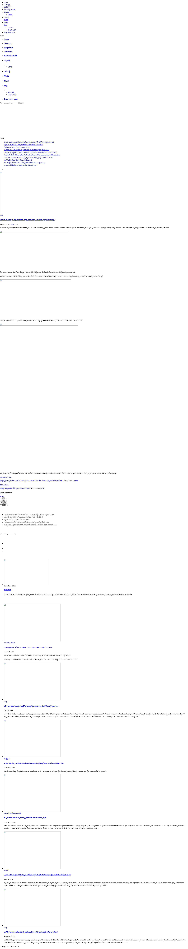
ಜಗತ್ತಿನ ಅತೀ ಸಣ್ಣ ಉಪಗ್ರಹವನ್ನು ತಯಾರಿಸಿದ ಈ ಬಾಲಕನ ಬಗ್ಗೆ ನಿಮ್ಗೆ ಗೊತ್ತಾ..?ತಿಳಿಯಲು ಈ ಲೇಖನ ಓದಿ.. (34, 763)
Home (6, 2)
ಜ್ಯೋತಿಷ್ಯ (6, 12)
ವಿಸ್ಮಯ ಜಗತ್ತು (12, 30)
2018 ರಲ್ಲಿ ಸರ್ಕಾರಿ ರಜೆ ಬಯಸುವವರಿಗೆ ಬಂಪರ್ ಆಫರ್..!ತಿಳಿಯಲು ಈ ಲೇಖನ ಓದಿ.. (28, 647)
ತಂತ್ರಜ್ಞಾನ (7, 758)
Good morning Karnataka (8, 134)
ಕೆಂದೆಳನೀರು (7, 590)
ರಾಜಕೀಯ (11, 27)
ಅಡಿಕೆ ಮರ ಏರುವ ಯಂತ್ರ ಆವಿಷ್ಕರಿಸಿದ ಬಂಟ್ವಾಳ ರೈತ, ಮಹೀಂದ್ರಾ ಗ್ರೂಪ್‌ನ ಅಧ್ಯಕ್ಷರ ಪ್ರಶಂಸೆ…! (31, 706)
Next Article (4, 485)
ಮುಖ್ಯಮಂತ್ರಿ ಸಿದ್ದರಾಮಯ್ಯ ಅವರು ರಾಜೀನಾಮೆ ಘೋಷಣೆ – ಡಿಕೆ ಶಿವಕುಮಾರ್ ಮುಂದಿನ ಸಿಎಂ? (30, 152)
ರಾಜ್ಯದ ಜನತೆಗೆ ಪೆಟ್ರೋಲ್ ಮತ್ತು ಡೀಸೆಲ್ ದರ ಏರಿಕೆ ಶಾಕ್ (20, 165)
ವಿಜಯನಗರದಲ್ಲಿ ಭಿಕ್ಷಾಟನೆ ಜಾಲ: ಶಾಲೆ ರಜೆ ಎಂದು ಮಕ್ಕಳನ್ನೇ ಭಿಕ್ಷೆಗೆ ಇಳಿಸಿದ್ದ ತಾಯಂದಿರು (29, 142)
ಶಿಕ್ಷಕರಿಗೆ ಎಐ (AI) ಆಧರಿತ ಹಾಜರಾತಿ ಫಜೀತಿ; (17, 147)
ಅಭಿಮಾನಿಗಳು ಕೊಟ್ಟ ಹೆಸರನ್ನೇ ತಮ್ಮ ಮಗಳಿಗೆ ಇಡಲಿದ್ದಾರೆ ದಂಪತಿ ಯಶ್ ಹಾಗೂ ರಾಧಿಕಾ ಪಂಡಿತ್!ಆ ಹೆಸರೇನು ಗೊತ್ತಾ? (37, 875)
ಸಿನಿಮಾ (6, 20)
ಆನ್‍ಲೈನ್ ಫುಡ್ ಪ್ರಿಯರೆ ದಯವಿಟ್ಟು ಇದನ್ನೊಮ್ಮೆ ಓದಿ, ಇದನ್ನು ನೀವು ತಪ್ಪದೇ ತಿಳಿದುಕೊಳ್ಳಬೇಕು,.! (31, 932)
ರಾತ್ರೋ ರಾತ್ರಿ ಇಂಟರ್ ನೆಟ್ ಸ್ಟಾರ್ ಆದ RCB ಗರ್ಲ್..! (15, 488)
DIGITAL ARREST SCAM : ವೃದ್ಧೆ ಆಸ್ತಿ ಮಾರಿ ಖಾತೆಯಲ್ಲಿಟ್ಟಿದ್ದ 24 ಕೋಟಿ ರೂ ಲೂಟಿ (28, 157)
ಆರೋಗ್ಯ (6, 17)
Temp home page (9, 32)
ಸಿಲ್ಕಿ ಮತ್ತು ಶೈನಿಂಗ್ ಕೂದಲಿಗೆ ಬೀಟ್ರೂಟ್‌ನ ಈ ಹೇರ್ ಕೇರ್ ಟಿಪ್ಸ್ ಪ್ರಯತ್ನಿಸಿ (24, 162)
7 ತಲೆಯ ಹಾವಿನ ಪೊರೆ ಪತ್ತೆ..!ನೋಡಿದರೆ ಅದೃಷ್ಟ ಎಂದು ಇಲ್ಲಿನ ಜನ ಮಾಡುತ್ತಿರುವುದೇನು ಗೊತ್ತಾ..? (27, 220)
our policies (7, 6)
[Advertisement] (94, 119)
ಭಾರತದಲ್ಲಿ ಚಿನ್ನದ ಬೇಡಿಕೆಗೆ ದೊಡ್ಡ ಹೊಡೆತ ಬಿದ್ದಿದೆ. (18, 160)
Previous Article (5, 477)
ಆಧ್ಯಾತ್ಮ (10, 14)
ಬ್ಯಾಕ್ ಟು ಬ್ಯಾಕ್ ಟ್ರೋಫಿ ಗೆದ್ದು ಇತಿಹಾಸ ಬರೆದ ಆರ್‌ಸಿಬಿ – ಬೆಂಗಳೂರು (23, 145)
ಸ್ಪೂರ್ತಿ (6, 22)
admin (12, 224)
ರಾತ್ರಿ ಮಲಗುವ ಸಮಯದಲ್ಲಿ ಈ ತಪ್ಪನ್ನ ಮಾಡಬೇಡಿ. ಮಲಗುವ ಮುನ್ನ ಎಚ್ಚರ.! (25, 818)
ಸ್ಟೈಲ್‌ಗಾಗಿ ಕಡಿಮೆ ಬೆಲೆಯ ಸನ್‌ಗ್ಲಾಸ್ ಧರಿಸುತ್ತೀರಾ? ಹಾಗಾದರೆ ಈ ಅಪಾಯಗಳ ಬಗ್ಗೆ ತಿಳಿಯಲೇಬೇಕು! (32, 155)
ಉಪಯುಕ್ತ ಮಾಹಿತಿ (9, 9)
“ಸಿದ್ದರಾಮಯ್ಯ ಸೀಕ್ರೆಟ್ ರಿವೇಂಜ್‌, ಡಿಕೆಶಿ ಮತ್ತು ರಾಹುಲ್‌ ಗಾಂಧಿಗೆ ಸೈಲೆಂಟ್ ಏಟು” (26, 150)
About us (7, 4)
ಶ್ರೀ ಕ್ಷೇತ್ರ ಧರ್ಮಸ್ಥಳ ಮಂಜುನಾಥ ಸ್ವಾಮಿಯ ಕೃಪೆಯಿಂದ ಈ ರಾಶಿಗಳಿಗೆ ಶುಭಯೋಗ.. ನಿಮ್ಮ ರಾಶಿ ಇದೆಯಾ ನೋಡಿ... (31, 481)
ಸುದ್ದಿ (5, 25)
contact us (7, 8)
